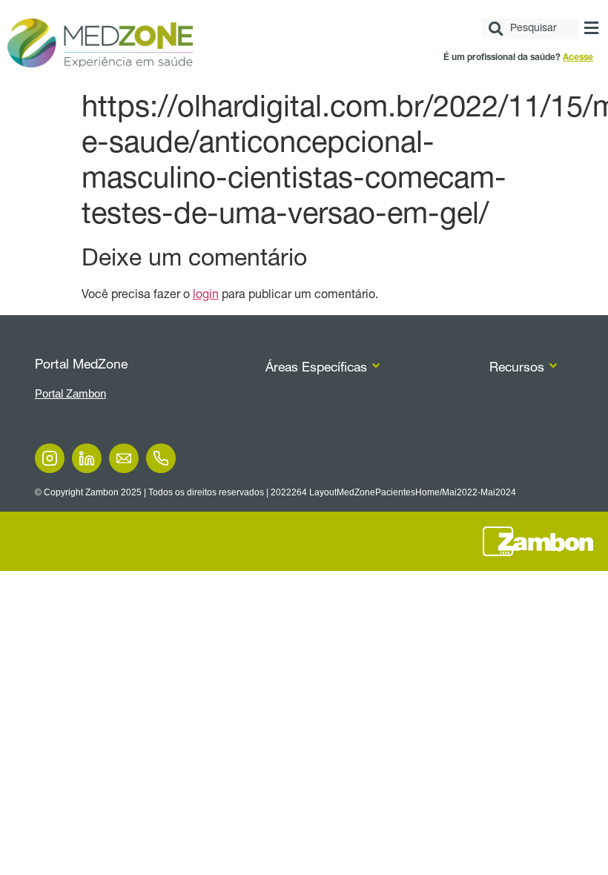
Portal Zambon (70, 393)
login (206, 296)
